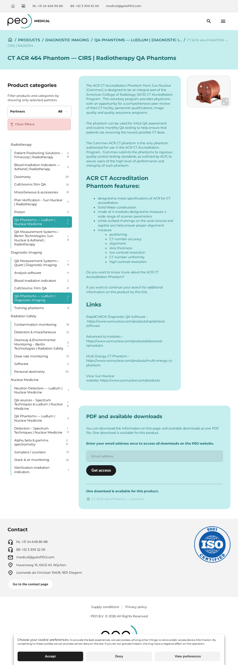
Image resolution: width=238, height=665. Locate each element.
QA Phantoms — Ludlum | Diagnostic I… (138, 40)
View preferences (188, 656)
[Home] (13, 6)
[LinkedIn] (23, 6)
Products (29, 40)
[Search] (209, 21)
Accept (50, 656)
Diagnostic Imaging (67, 40)
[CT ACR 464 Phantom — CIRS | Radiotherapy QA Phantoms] (208, 91)
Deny (119, 656)
